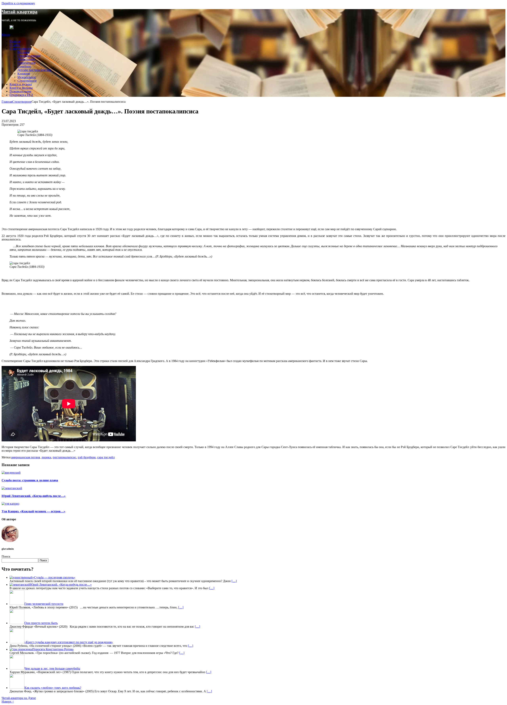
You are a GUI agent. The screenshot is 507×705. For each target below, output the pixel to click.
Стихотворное (27, 80)
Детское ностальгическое (34, 70)
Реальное (23, 52)
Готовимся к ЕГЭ (21, 95)
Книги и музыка (21, 84)
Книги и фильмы (21, 87)
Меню (6, 34)
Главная (15, 41)
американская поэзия (25, 457)
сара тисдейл (106, 457)
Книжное (23, 73)
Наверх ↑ (8, 701)
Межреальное (26, 77)
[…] (234, 581)
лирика (46, 457)
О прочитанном (20, 48)
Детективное (26, 59)
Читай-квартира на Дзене (19, 698)
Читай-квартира (19, 11)
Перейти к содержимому (18, 3)
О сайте (15, 45)
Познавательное (20, 91)
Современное (26, 63)
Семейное (24, 66)
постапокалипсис (64, 457)
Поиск (6, 556)
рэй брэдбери (87, 457)
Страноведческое (29, 55)
